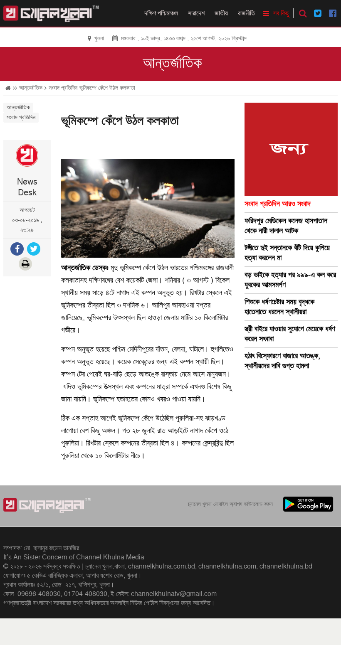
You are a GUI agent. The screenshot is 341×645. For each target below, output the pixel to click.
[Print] (26, 265)
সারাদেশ (196, 13)
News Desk (27, 187)
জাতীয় (221, 13)
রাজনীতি (246, 13)
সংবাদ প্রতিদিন (63, 88)
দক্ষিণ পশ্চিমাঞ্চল (161, 13)
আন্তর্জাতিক (172, 63)
